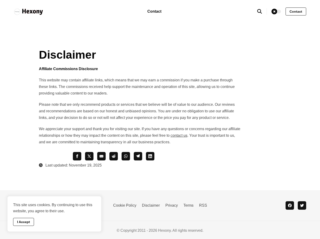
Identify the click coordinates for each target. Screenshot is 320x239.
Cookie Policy (124, 205)
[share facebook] (77, 156)
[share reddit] (113, 156)
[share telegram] (138, 156)
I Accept (23, 222)
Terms (188, 205)
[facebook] (290, 205)
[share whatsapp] (126, 156)
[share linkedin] (150, 156)
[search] (262, 11)
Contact (154, 11)
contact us (179, 135)
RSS (203, 205)
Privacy (171, 205)
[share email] (101, 156)
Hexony (164, 230)
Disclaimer (151, 205)
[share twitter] (89, 156)
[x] (302, 205)
